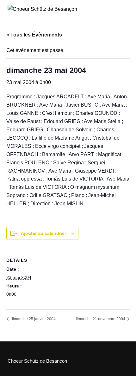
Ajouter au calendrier (43, 233)
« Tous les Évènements (34, 34)
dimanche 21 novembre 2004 (100, 319)
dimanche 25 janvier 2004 (33, 319)
